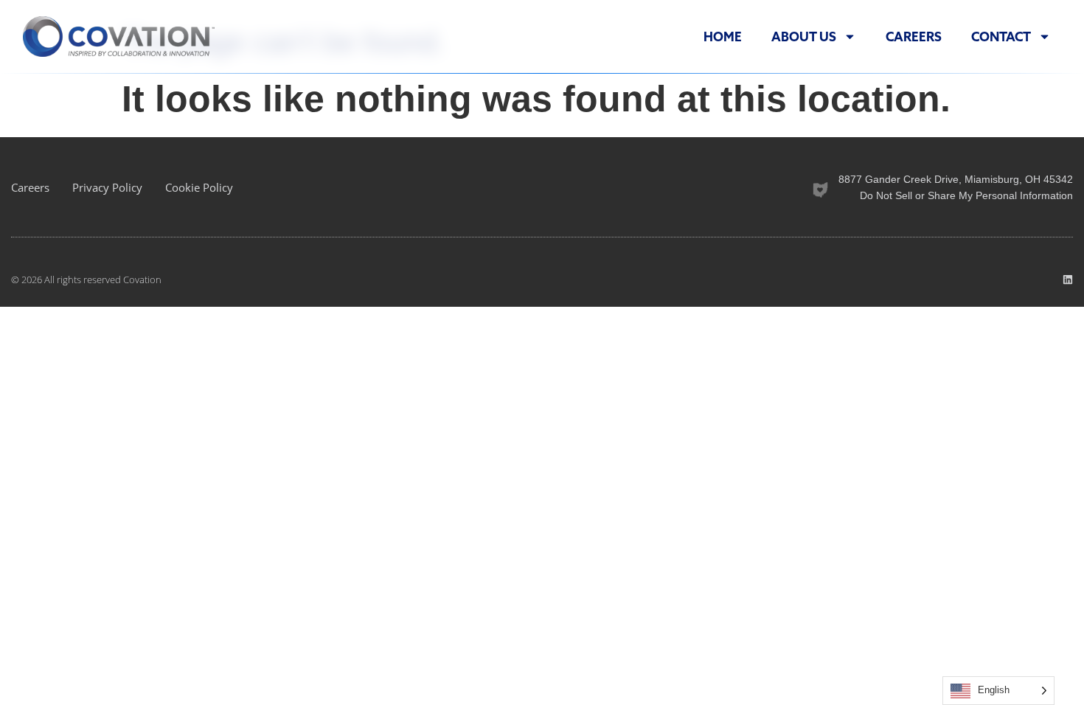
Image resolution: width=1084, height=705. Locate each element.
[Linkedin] (1068, 279)
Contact (1001, 36)
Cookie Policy (199, 187)
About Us (803, 36)
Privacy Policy (107, 187)
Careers (914, 36)
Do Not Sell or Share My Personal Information (966, 195)
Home (722, 36)
